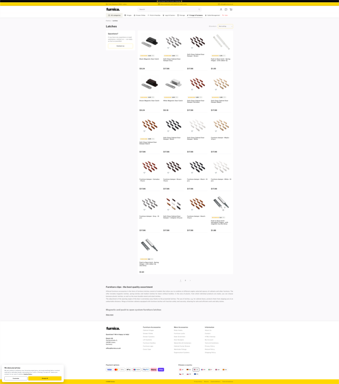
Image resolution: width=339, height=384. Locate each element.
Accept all (45, 378)
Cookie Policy (28, 374)
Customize (16, 378)
